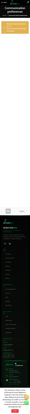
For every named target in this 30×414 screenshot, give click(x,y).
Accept (15, 411)
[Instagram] (5, 244)
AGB (7, 316)
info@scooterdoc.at (8, 350)
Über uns (8, 293)
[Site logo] (15, 2)
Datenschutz (9, 320)
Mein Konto (9, 305)
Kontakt (8, 301)
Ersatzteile (8, 262)
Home (4, 15)
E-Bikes (7, 274)
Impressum (8, 332)
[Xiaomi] (8, 211)
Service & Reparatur (11, 289)
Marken (8, 278)
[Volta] (22, 211)
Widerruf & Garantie (11, 324)
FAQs (7, 297)
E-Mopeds (8, 270)
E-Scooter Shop (10, 258)
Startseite (8, 254)
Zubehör (8, 266)
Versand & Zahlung (10, 328)
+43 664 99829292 (8, 344)
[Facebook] (10, 243)
